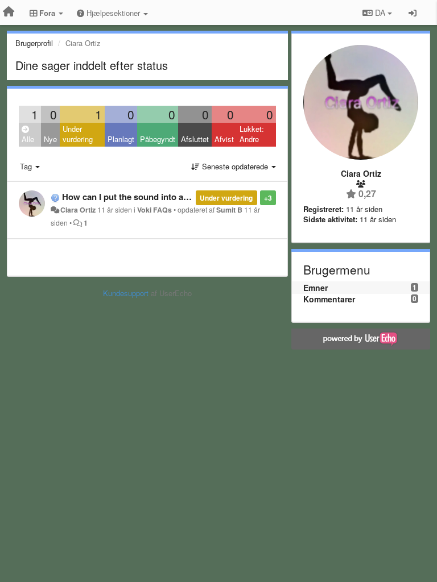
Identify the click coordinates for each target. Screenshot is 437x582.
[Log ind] (412, 12)
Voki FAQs (154, 210)
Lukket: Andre (252, 134)
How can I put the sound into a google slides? (153, 196)
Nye (50, 139)
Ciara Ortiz (78, 210)
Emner (315, 287)
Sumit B (229, 210)
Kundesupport (126, 293)
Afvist (224, 139)
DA (380, 12)
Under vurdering (78, 134)
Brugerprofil (34, 43)
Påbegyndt (157, 139)
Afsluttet (195, 139)
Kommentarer (329, 299)
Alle (28, 139)
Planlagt (121, 139)
